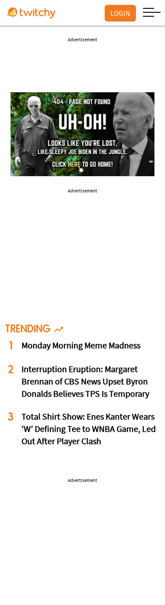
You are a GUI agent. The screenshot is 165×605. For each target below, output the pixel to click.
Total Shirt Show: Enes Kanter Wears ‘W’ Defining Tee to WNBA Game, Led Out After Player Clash (89, 429)
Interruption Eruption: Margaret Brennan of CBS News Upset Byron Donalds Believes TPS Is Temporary (85, 382)
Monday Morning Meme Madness (81, 346)
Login (120, 13)
